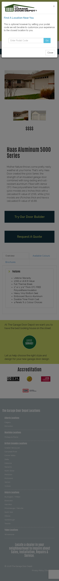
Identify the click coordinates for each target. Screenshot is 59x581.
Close (50, 52)
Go (47, 40)
